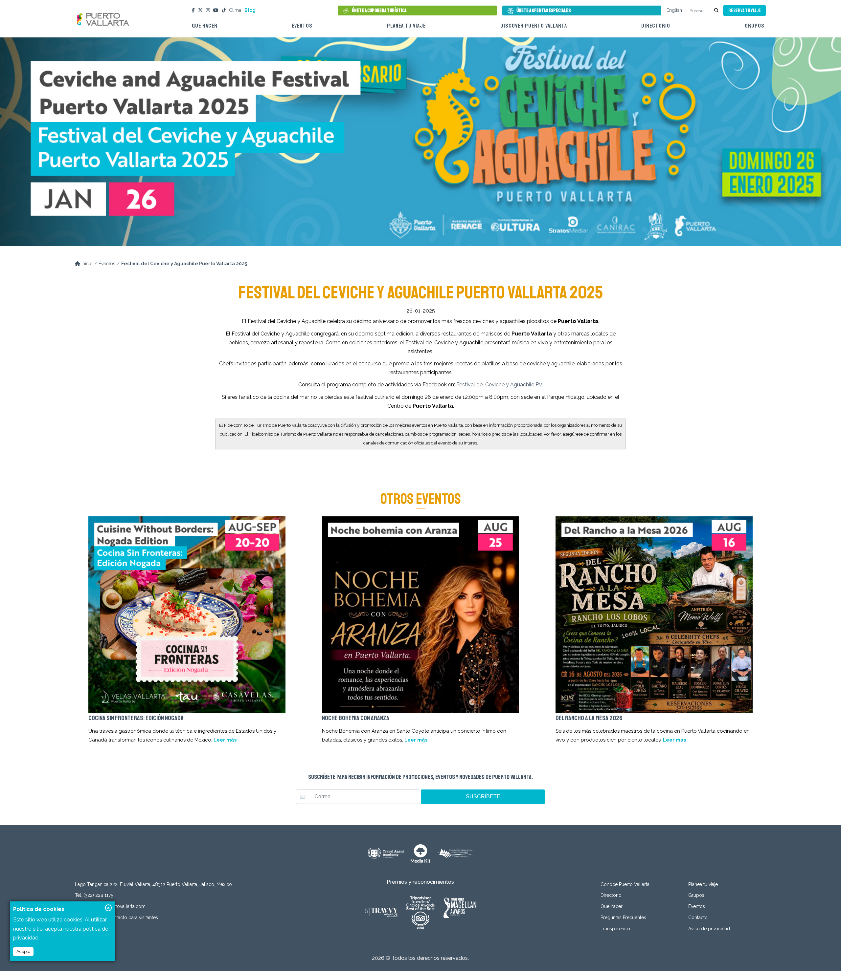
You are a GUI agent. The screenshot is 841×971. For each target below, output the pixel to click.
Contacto (698, 917)
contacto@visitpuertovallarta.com (110, 906)
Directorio (655, 25)
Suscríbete (483, 796)
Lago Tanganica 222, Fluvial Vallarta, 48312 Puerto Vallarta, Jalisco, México (153, 884)
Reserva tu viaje (744, 11)
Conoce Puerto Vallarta (625, 884)
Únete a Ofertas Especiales (543, 11)
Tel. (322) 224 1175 (94, 895)
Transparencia (615, 928)
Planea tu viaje (406, 25)
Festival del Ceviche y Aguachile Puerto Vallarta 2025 (184, 263)
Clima (235, 10)
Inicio (86, 263)
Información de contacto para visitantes (116, 917)
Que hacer (204, 25)
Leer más (225, 740)
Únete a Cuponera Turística (379, 11)
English (674, 10)
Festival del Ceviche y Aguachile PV (499, 384)
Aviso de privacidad (709, 928)
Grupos (754, 25)
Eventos (302, 25)
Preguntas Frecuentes (623, 917)
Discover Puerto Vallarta (533, 25)
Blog (250, 10)
